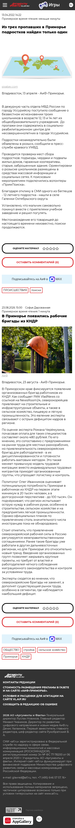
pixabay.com (10, 86)
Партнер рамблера (34, 810)
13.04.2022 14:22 (11, 15)
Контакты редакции (19, 682)
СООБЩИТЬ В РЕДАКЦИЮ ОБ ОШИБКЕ (30, 704)
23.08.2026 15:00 (12, 307)
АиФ (5, 375)
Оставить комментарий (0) (37, 262)
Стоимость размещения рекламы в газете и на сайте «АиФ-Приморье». (36, 689)
